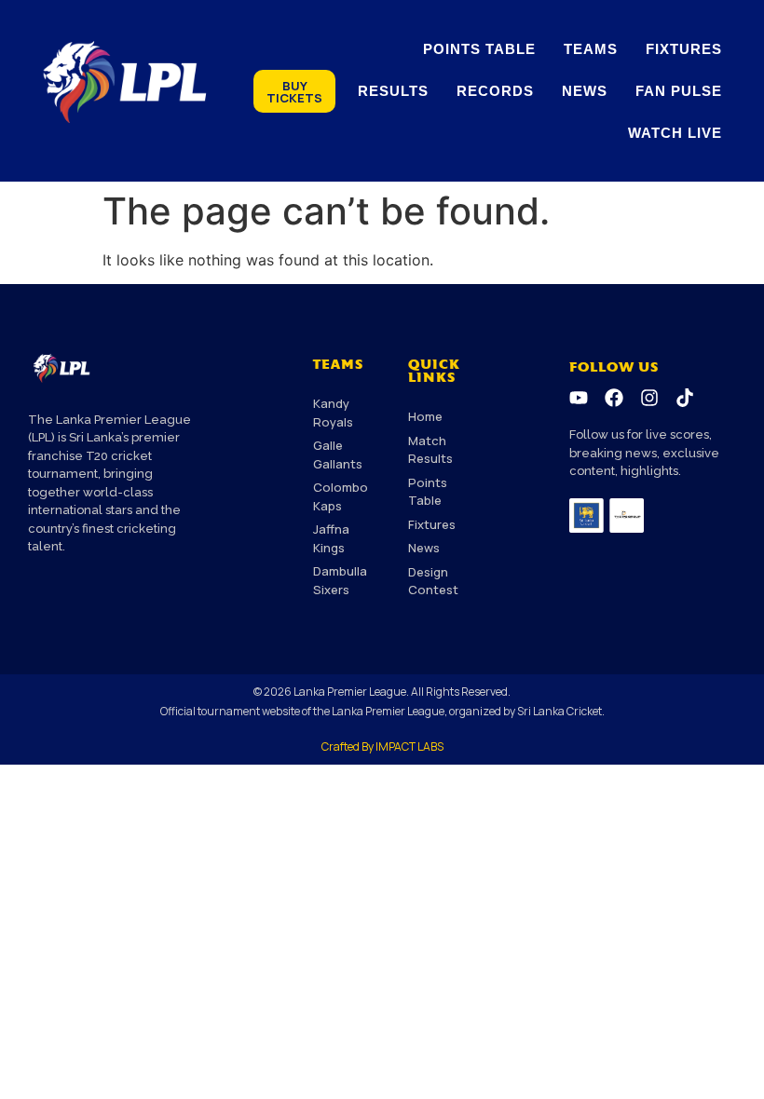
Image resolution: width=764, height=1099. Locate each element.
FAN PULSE (678, 91)
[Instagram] (649, 397)
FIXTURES (684, 49)
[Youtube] (578, 397)
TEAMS (591, 49)
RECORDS (495, 91)
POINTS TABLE (479, 49)
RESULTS (393, 91)
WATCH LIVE (675, 133)
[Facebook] (614, 397)
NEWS (584, 91)
